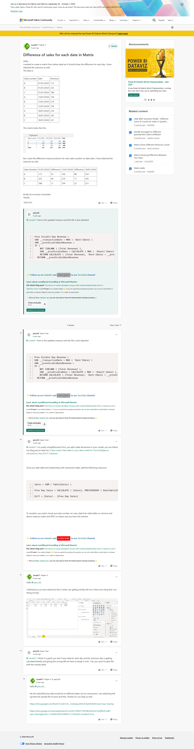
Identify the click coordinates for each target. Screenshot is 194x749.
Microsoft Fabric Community (30, 27)
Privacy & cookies (142, 738)
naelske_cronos (153, 138)
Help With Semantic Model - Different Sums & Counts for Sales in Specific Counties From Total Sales (151, 120)
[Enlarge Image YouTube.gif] (63, 275)
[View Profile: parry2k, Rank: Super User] (29, 334)
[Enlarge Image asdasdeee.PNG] (72, 618)
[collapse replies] (20, 333)
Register (161, 20)
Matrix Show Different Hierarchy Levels (152, 144)
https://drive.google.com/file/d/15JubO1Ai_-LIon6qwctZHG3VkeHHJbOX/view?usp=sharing (72, 703)
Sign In (170, 20)
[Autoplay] (145, 99)
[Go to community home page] (36, 20)
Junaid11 (34, 45)
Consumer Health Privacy (54, 743)
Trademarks (169, 738)
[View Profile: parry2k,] (29, 214)
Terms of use (157, 738)
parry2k (36, 212)
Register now (17, 11)
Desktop (59, 27)
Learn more (123, 33)
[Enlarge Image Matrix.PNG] (48, 143)
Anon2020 (149, 161)
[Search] (154, 20)
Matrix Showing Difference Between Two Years (150, 156)
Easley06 (150, 171)
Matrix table (139, 168)
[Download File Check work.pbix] (44, 304)
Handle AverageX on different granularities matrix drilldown (147, 133)
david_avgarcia (153, 148)
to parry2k (56, 679)
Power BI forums (48, 27)
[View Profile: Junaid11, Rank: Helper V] (26, 46)
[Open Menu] (172, 27)
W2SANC (151, 125)
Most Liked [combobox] (115, 325)
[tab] (148, 99)
